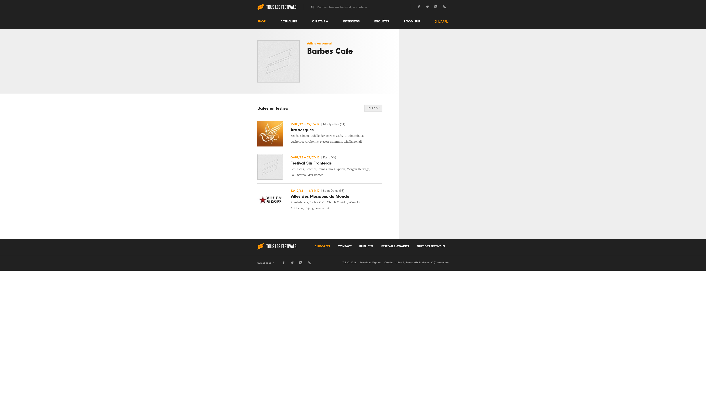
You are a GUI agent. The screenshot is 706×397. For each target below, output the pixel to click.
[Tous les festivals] (276, 9)
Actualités (289, 21)
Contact (345, 246)
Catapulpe (441, 262)
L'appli (442, 21)
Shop (261, 21)
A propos (322, 246)
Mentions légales (370, 262)
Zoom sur (412, 21)
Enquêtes (381, 21)
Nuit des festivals (431, 246)
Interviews (351, 21)
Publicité (366, 246)
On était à (320, 21)
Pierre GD (412, 262)
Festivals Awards (395, 246)
